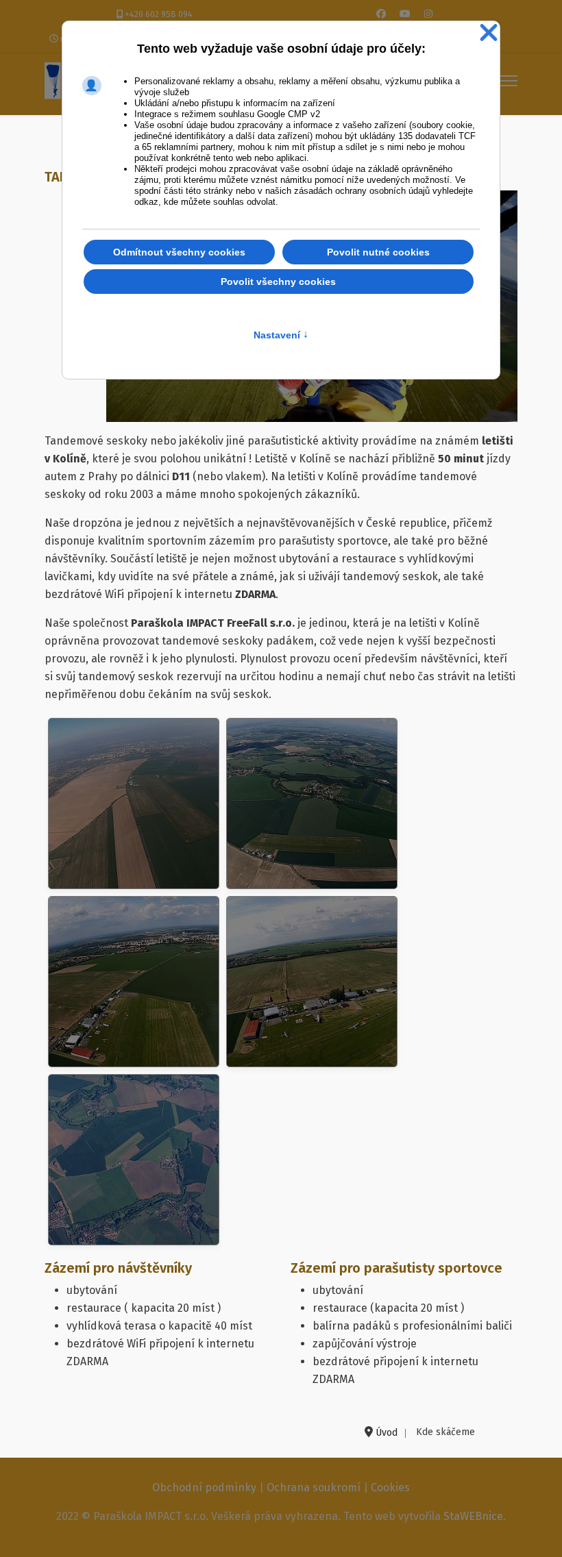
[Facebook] (381, 14)
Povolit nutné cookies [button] (378, 252)
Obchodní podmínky (204, 1487)
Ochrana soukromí (314, 1487)
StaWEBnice (473, 1516)
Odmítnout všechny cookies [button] (179, 252)
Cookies (390, 1487)
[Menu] (508, 80)
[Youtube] (405, 14)
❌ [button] (488, 33)
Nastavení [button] (281, 334)
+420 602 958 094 (159, 14)
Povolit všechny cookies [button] (278, 281)
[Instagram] (428, 14)
